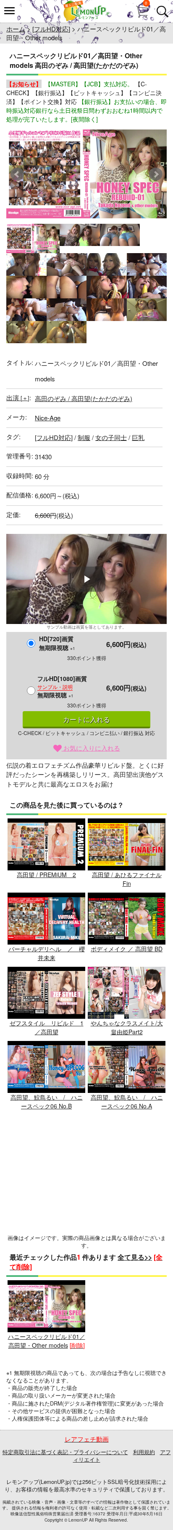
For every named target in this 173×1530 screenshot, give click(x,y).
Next (156, 174)
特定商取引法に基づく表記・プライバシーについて (65, 1452)
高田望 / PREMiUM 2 (46, 874)
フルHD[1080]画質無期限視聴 (62, 686)
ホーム (15, 28)
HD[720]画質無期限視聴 (57, 643)
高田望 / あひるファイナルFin (127, 879)
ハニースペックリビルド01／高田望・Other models (46, 1340)
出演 (17, 397)
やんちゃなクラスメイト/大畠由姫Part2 (127, 1027)
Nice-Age (47, 417)
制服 (84, 437)
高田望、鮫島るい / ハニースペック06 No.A (127, 1101)
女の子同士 (111, 437)
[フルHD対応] (51, 28)
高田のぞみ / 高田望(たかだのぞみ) (83, 398)
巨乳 (138, 437)
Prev (17, 174)
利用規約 (144, 1452)
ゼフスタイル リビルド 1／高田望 (47, 1027)
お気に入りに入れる (91, 747)
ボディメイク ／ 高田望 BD (127, 949)
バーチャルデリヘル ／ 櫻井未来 (46, 953)
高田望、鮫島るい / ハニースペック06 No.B (46, 1101)
